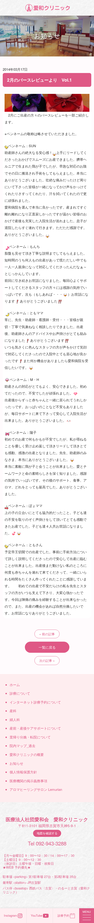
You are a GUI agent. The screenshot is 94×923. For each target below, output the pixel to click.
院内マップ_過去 (22, 745)
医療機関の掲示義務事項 (28, 780)
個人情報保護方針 (23, 772)
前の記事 (48, 634)
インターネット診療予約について (35, 702)
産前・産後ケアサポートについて (35, 728)
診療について (20, 693)
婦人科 (15, 719)
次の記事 (45, 660)
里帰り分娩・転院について (30, 737)
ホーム (15, 684)
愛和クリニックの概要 (27, 754)
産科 (13, 710)
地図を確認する (47, 833)
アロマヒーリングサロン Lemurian (36, 789)
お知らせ (16, 763)
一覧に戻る (47, 647)
